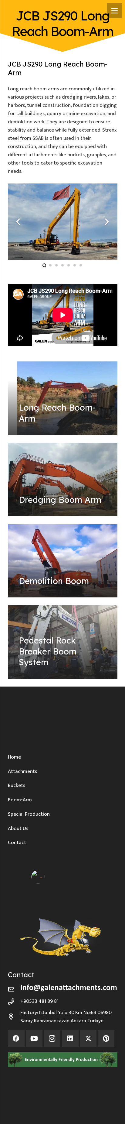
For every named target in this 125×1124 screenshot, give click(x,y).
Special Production (29, 814)
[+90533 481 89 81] (14, 1002)
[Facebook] (16, 1038)
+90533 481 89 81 (39, 1001)
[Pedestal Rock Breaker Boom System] (62, 642)
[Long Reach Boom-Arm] (62, 398)
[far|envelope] (14, 989)
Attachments (22, 771)
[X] (88, 1038)
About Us (18, 828)
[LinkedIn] (70, 1038)
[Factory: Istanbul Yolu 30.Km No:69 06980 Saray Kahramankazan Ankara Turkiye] (14, 1017)
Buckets (16, 785)
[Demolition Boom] (62, 561)
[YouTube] (34, 1038)
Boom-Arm (20, 800)
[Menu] (114, 10)
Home (14, 757)
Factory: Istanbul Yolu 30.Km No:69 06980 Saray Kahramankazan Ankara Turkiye (66, 1016)
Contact (17, 842)
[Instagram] (52, 1038)
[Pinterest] (106, 1038)
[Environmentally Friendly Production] (62, 1059)
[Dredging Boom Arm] (62, 480)
